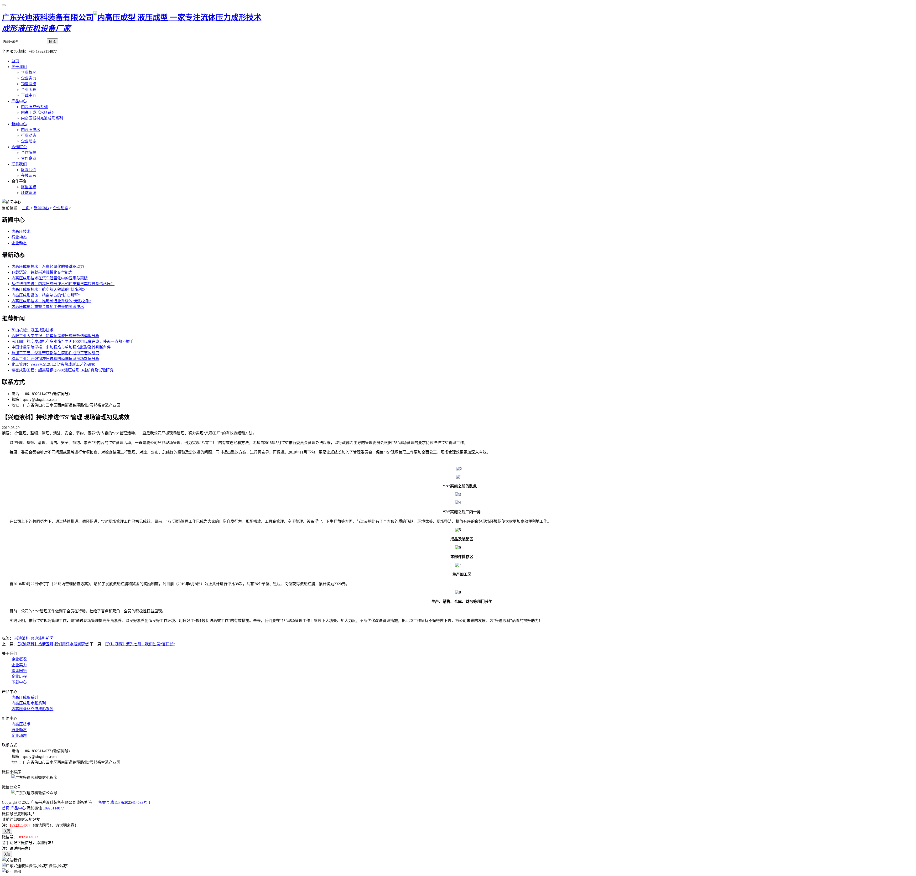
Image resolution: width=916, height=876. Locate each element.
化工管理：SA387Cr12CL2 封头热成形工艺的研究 (53, 364)
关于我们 (19, 67)
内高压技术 (30, 130)
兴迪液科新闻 (42, 638)
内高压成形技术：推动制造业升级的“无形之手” (51, 301)
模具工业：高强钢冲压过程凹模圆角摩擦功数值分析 (55, 359)
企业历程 (28, 90)
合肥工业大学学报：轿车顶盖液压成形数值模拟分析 (55, 336)
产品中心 (19, 101)
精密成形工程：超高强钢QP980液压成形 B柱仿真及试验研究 (62, 370)
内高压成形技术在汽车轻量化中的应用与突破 (49, 278)
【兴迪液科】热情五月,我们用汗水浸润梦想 (53, 644)
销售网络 (28, 84)
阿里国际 (28, 187)
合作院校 (28, 153)
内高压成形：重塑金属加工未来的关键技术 (47, 307)
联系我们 (19, 164)
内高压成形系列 (34, 107)
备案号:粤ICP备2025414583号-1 (124, 802)
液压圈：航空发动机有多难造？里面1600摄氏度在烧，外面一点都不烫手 (72, 341)
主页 (26, 208)
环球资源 (28, 193)
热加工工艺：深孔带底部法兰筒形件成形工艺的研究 (55, 353)
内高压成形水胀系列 (38, 112)
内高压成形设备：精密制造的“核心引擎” (45, 295)
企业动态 (28, 141)
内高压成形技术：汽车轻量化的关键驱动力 (47, 267)
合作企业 (28, 158)
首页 (15, 61)
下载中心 (28, 95)
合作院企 (19, 147)
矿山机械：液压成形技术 (32, 330)
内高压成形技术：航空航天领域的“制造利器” (49, 289)
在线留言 (28, 175)
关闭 (7, 831)
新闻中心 (19, 124)
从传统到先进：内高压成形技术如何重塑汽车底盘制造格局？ (62, 284)
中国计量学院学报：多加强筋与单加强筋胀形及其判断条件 (61, 347)
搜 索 (52, 41)
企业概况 (28, 72)
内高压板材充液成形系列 (42, 118)
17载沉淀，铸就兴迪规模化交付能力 (42, 272)
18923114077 (53, 808)
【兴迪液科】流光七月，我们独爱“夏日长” (140, 644)
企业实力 (28, 78)
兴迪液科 (22, 638)
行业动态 (28, 135)
